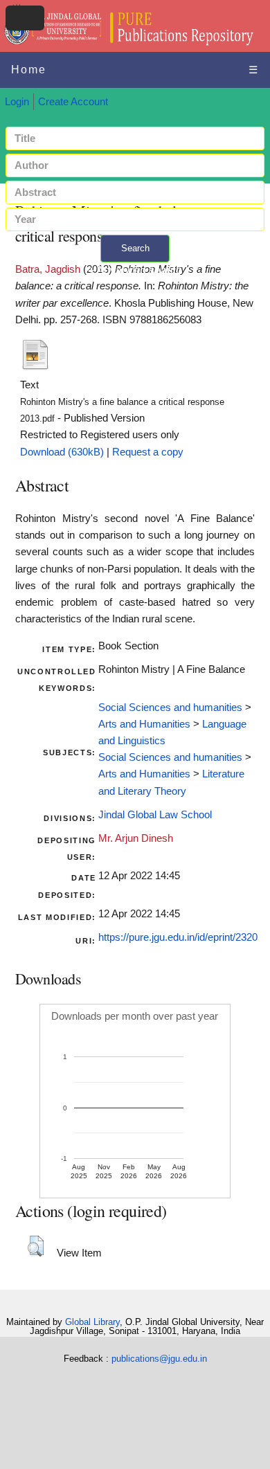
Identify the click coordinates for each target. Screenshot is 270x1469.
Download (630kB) (62, 452)
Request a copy (147, 452)
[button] (36, 1246)
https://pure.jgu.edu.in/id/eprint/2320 (178, 937)
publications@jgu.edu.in (159, 1358)
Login (17, 101)
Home (28, 69)
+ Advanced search (135, 270)
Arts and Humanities (144, 724)
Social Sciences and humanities (170, 707)
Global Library (92, 1322)
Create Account (73, 101)
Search (135, 248)
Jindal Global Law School (155, 814)
